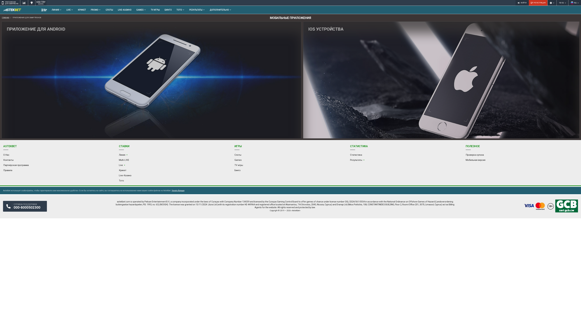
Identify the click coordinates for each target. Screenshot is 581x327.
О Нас (6, 155)
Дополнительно (219, 10)
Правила (7, 170)
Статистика (356, 155)
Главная (5, 18)
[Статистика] (24, 3)
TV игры (155, 10)
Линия (55, 10)
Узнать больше (178, 191)
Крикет (82, 10)
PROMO (94, 10)
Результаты (195, 10)
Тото (179, 10)
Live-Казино (124, 10)
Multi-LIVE (124, 160)
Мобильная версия (475, 160)
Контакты (8, 160)
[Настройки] (551, 3)
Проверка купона (475, 155)
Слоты (109, 10)
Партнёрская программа (16, 165)
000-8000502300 (27, 207)
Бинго (168, 10)
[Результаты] (31, 3)
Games (140, 10)
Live (68, 10)
